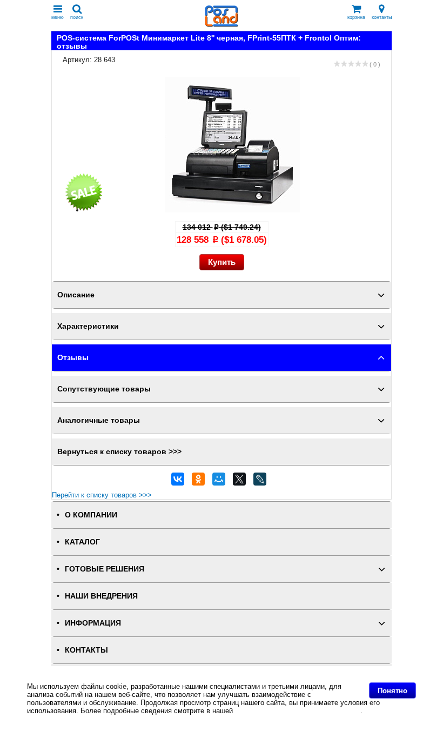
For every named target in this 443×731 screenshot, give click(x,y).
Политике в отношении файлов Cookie (297, 711)
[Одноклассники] (198, 482)
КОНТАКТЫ (86, 650)
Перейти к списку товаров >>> (102, 495)
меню (57, 17)
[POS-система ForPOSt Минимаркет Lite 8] (232, 210)
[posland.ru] (221, 25)
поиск (76, 17)
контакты (382, 17)
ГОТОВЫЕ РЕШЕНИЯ (104, 569)
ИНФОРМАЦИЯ (93, 623)
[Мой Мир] (219, 482)
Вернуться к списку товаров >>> (119, 452)
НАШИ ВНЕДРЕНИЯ (101, 596)
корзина (356, 17)
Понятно (392, 691)
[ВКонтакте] (178, 482)
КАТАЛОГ (82, 542)
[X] (239, 482)
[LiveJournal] (260, 482)
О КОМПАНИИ (91, 515)
